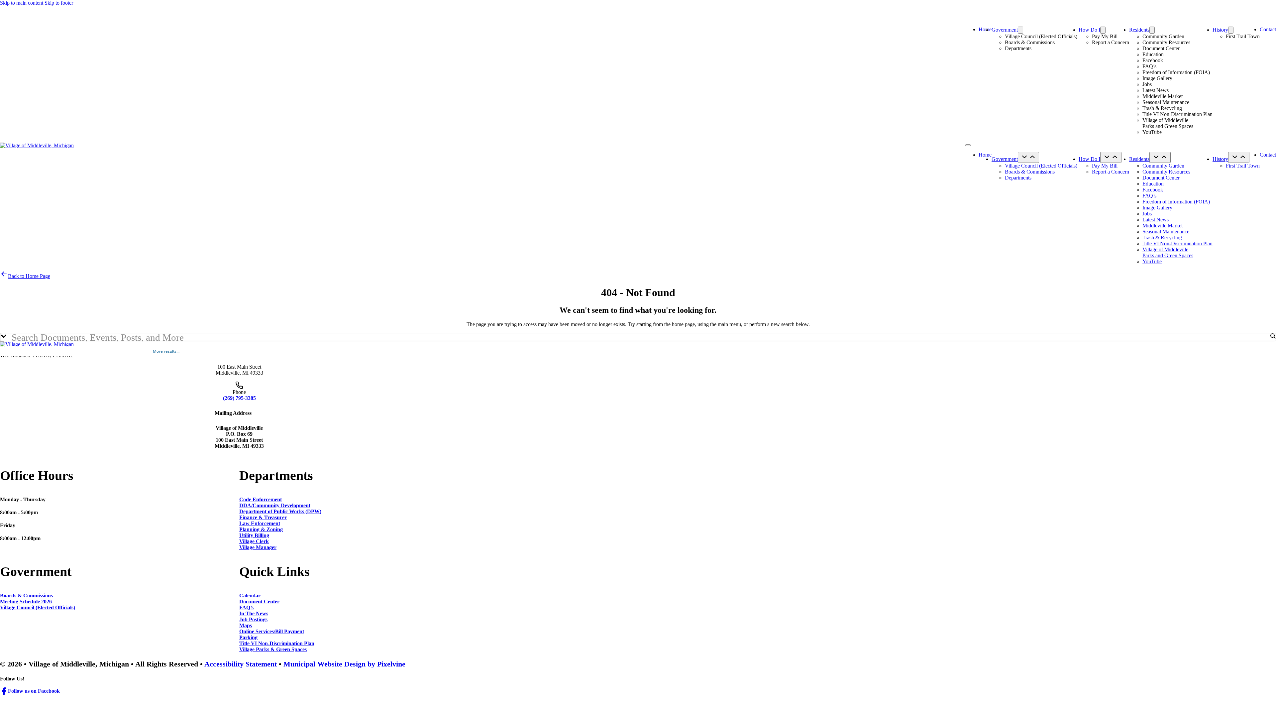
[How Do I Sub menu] (1103, 30)
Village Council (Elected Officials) (1042, 36)
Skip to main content (21, 3)
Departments (1018, 48)
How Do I (1089, 30)
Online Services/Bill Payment (271, 631)
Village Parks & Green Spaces (273, 649)
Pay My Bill (1104, 36)
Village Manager (257, 547)
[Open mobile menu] (968, 145)
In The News (253, 613)
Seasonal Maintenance (1165, 102)
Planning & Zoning (261, 529)
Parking (248, 637)
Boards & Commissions (1030, 42)
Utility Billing (254, 535)
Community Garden (1163, 36)
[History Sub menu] (1230, 30)
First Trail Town (1243, 36)
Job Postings (253, 619)
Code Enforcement (260, 499)
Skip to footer (59, 3)
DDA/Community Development (274, 505)
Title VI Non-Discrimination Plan (1177, 114)
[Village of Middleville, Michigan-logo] (37, 145)
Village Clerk (254, 541)
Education (1153, 54)
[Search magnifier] (1272, 336)
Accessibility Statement (240, 664)
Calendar (250, 595)
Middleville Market (1162, 96)
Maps (245, 625)
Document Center (1161, 48)
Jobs (1147, 84)
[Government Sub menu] (1020, 30)
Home (985, 29)
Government (1005, 30)
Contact (1268, 29)
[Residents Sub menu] (1152, 30)
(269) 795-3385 (239, 398)
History (1220, 30)
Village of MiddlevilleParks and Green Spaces (1167, 123)
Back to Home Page (29, 276)
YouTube (1152, 132)
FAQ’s (1149, 66)
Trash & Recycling (1162, 108)
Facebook (1152, 60)
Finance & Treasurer (263, 517)
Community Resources (1166, 42)
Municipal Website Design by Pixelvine (344, 664)
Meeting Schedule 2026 (26, 601)
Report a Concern (1110, 42)
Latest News (1155, 90)
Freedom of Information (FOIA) (1176, 72)
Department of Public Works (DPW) (280, 511)
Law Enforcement (259, 523)
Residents (1139, 30)
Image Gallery (1157, 78)
